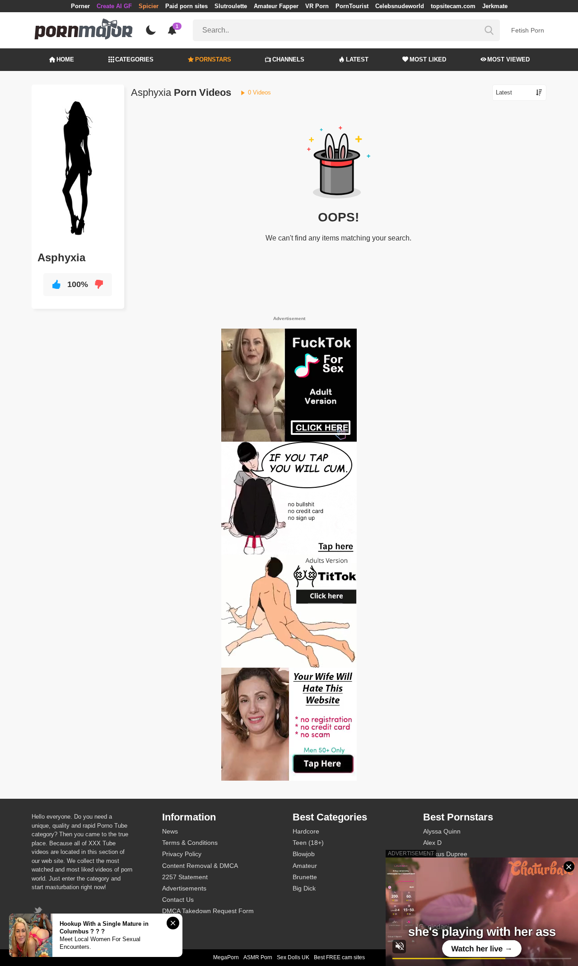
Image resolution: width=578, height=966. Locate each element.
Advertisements (184, 888)
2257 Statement (185, 877)
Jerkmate (495, 6)
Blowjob (304, 854)
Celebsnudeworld (399, 6)
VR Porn (317, 6)
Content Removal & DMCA (200, 865)
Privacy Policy (181, 854)
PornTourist (352, 6)
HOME (65, 59)
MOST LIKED (428, 59)
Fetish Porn (527, 30)
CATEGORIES (134, 59)
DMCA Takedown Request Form (208, 910)
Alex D (432, 842)
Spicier (148, 6)
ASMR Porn (257, 957)
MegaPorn (226, 957)
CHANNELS (288, 59)
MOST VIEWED (508, 59)
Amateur (305, 865)
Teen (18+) (308, 842)
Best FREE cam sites (339, 957)
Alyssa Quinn (442, 831)
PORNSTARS (213, 59)
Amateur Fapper (276, 6)
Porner (80, 6)
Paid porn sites (186, 6)
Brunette (305, 877)
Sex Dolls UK (293, 957)
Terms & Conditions (190, 842)
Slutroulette (230, 6)
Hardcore (306, 831)
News (170, 831)
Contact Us (178, 899)
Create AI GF (114, 6)
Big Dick (304, 888)
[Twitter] (39, 911)
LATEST (357, 59)
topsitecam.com (453, 6)
